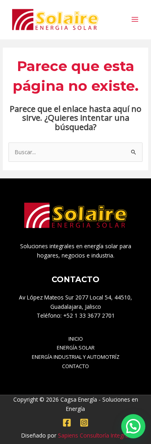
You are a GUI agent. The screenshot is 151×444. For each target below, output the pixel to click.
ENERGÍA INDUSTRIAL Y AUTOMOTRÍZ (76, 356)
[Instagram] (84, 422)
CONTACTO (75, 366)
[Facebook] (66, 422)
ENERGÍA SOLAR (76, 347)
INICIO (75, 338)
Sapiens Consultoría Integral (94, 435)
